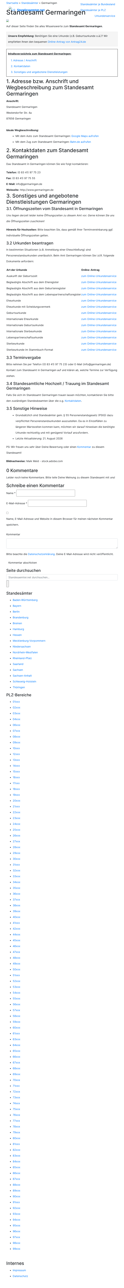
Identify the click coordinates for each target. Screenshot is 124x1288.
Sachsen (18, 669)
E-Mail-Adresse (16, 503)
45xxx (16, 940)
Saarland (18, 664)
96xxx (16, 1231)
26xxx (16, 835)
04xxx (16, 719)
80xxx (16, 1138)
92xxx (16, 1208)
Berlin (16, 611)
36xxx (16, 893)
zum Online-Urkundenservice (98, 276)
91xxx (16, 1202)
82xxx (16, 1149)
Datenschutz (20, 1276)
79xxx (16, 1132)
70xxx (16, 1080)
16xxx (16, 777)
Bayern (17, 605)
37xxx (16, 899)
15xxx (16, 771)
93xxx (16, 1213)
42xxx (16, 928)
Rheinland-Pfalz (22, 658)
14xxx (16, 765)
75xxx (16, 1109)
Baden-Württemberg (25, 600)
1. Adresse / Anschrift (24, 60)
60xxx (16, 1027)
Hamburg (18, 629)
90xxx (16, 1196)
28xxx (16, 847)
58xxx (16, 1016)
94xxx (16, 1219)
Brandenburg (20, 617)
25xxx (16, 829)
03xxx (16, 713)
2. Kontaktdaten (20, 66)
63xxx (16, 1039)
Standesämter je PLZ (93, 10)
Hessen (17, 634)
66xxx (16, 1056)
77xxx (16, 1120)
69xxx (16, 1074)
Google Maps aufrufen (85, 136)
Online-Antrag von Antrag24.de (67, 41)
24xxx (16, 823)
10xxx (16, 748)
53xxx (16, 986)
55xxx (16, 998)
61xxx (16, 1033)
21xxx (16, 806)
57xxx (16, 1010)
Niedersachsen (22, 646)
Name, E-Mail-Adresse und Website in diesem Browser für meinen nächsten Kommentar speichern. (59, 521)
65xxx (16, 1050)
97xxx (16, 1237)
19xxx (16, 794)
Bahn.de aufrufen (80, 141)
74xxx (16, 1103)
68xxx (16, 1068)
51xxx (16, 975)
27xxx (16, 841)
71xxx (16, 1085)
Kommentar (84, 446)
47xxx (16, 952)
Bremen (17, 623)
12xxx (16, 754)
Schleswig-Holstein (24, 681)
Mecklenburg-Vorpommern (29, 640)
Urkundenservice (105, 15)
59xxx (16, 1021)
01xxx (16, 701)
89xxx (16, 1190)
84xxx (16, 1161)
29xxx (16, 853)
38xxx (16, 905)
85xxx (16, 1167)
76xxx (16, 1114)
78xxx (16, 1126)
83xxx (16, 1155)
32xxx (16, 870)
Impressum (19, 1270)
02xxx (16, 707)
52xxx (16, 981)
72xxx (16, 1091)
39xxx (16, 911)
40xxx (16, 917)
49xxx (16, 963)
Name (11, 493)
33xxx (16, 876)
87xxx (16, 1178)
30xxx (16, 858)
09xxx (16, 742)
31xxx (16, 864)
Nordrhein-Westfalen (25, 652)
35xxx (16, 887)
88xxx (16, 1184)
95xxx (16, 1225)
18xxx (16, 789)
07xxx (16, 730)
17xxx (16, 783)
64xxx (16, 1045)
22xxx (16, 812)
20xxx (16, 800)
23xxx (16, 818)
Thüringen (19, 687)
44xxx (16, 934)
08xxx (16, 736)
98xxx (16, 1243)
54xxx (16, 992)
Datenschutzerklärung (41, 554)
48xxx (16, 957)
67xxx (16, 1062)
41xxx (16, 922)
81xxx (16, 1144)
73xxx (16, 1097)
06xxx (16, 725)
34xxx (16, 882)
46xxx (16, 946)
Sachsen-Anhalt (22, 675)
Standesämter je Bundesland (97, 4)
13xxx (16, 759)
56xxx (16, 1004)
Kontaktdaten (73, 400)
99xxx (16, 1248)
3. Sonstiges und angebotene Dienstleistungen (39, 72)
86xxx (16, 1173)
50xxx (16, 969)
